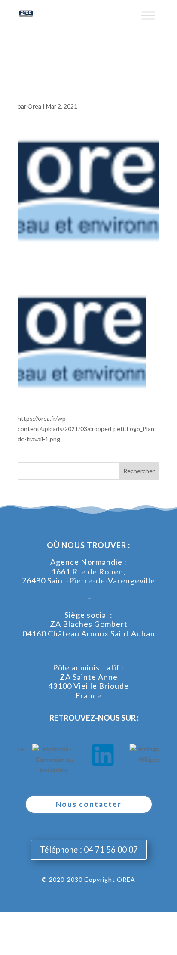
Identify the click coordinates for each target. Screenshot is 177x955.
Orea (34, 106)
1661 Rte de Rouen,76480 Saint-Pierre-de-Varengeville (88, 576)
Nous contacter (89, 804)
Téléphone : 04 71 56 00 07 (89, 849)
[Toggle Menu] (148, 18)
